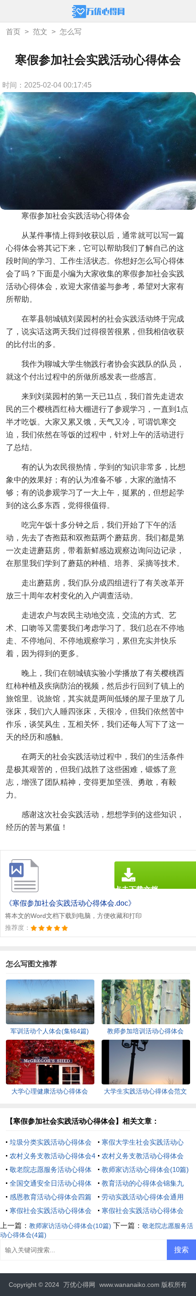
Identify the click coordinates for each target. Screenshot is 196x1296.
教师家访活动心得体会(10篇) (145, 1169)
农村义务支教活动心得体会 (143, 1156)
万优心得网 (79, 1284)
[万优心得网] (98, 12)
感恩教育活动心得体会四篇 (51, 1197)
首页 (13, 32)
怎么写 (71, 32)
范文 (40, 32)
